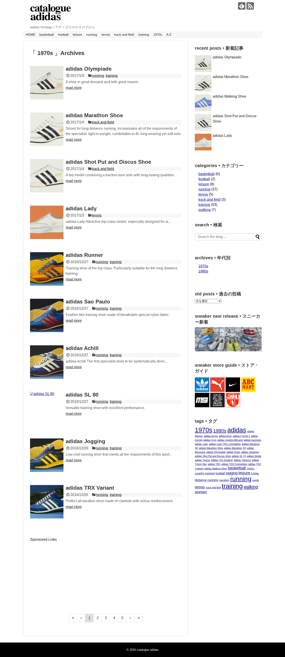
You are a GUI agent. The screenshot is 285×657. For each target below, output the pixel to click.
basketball (46, 34)
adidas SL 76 (239, 456)
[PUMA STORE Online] (217, 391)
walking (204, 210)
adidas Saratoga (250, 452)
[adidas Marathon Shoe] (46, 129)
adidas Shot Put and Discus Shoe (108, 162)
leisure (77, 34)
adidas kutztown (252, 440)
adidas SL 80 (82, 395)
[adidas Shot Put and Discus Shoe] (46, 175)
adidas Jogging (85, 441)
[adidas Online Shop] (202, 391)
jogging (232, 473)
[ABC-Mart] (248, 391)
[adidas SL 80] (46, 408)
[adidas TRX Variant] (46, 501)
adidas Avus (225, 436)
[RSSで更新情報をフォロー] (250, 6)
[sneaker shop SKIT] (233, 406)
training (143, 34)
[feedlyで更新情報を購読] (241, 6)
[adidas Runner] (46, 269)
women (201, 492)
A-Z (168, 34)
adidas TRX (214, 464)
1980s (203, 271)
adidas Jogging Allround (230, 440)
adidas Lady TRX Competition (225, 444)
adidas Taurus (202, 460)
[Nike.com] (233, 391)
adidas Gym (209, 440)
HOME (30, 34)
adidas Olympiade (89, 69)
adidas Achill (82, 348)
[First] (73, 618)
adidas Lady (81, 208)
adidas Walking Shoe (229, 96)
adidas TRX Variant (90, 488)
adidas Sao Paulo (88, 302)
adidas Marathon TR (235, 448)
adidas (236, 430)
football (63, 34)
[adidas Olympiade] (46, 82)
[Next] (130, 618)
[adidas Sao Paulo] (46, 315)
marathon (224, 480)
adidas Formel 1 (241, 436)
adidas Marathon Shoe (94, 115)
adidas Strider (254, 456)
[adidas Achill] (46, 362)
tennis (106, 34)
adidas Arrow (211, 436)
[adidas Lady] (46, 222)
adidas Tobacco (242, 460)
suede (255, 480)
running (91, 34)
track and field (124, 34)
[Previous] (81, 618)
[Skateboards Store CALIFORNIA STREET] (217, 406)
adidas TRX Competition (234, 464)
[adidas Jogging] (46, 455)
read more (74, 88)
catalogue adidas (148, 649)
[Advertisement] (67, 573)
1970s (157, 34)
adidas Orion (233, 452)
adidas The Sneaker (222, 460)
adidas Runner (84, 255)
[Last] (139, 618)
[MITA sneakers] (202, 406)
